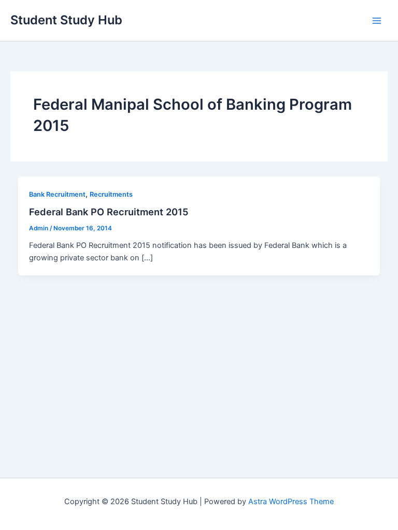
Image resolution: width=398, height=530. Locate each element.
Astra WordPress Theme (291, 501)
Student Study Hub (66, 19)
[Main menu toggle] (377, 21)
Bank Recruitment (57, 194)
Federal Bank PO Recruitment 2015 (109, 211)
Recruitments (111, 194)
